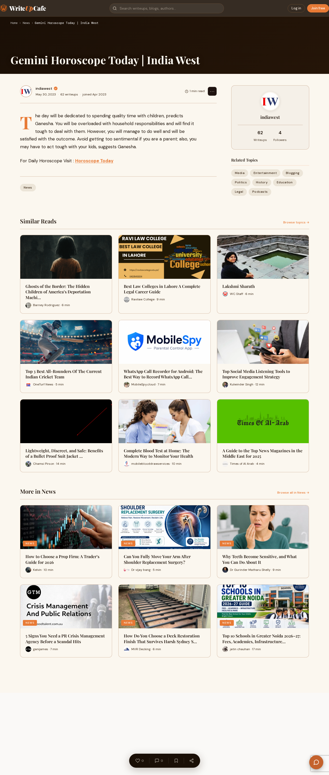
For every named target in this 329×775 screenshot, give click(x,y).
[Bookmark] (176, 760)
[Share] (191, 760)
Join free (318, 8)
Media (240, 173)
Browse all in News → (293, 492)
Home (14, 23)
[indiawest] (26, 91)
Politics (241, 182)
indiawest (44, 88)
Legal (239, 192)
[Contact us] (316, 762)
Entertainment (265, 173)
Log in (296, 8)
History (262, 182)
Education (285, 182)
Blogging (292, 173)
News (26, 23)
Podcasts (260, 192)
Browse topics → (296, 222)
